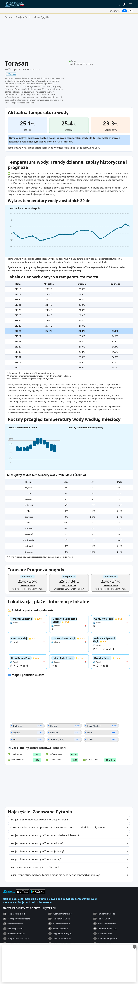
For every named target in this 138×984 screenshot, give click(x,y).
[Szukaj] (118, 4)
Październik (28, 540)
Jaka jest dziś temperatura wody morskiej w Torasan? (40, 819)
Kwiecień (29, 505)
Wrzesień (28, 534)
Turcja (19, 17)
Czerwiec (29, 516)
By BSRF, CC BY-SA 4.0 (84, 64)
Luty (29, 493)
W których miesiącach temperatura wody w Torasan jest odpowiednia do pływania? (57, 827)
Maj (28, 511)
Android (67, 141)
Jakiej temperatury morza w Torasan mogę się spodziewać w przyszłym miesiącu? (56, 875)
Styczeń (28, 487)
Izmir (27, 17)
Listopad (29, 546)
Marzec (28, 499)
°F (131, 11)
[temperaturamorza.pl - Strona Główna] (15, 4)
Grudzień (28, 551)
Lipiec (28, 522)
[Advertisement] (69, 39)
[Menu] (130, 4)
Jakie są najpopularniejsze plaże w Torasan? (34, 867)
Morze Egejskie (41, 17)
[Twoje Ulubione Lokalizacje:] (124, 4)
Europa (8, 17)
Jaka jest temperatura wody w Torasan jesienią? (37, 851)
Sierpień (28, 528)
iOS (59, 141)
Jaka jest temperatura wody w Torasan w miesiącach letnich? (44, 835)
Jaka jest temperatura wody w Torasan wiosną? (36, 843)
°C (124, 11)
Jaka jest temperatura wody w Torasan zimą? (35, 859)
